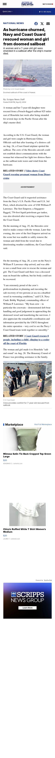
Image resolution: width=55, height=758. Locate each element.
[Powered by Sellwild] (48, 580)
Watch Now (47, 4)
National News (13, 23)
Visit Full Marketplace (43, 424)
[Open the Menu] (4, 4)
